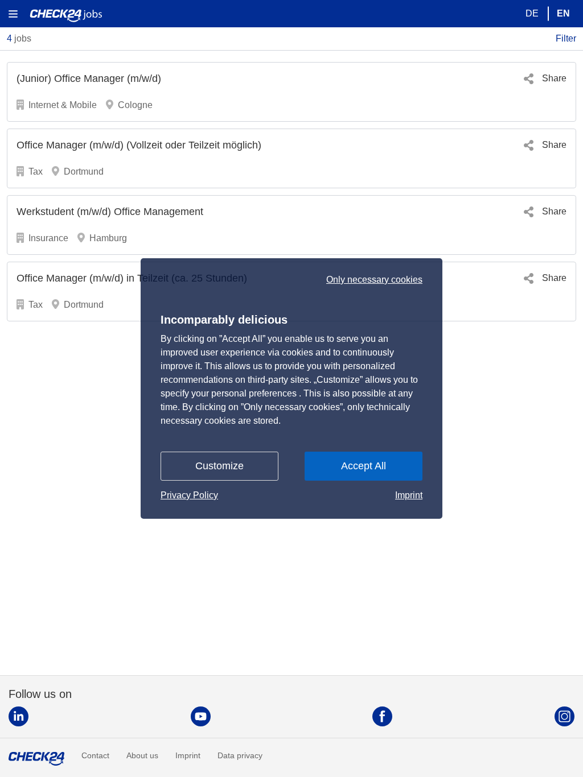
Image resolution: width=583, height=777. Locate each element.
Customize (219, 466)
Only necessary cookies (374, 279)
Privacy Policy (189, 495)
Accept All (363, 466)
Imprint (408, 495)
